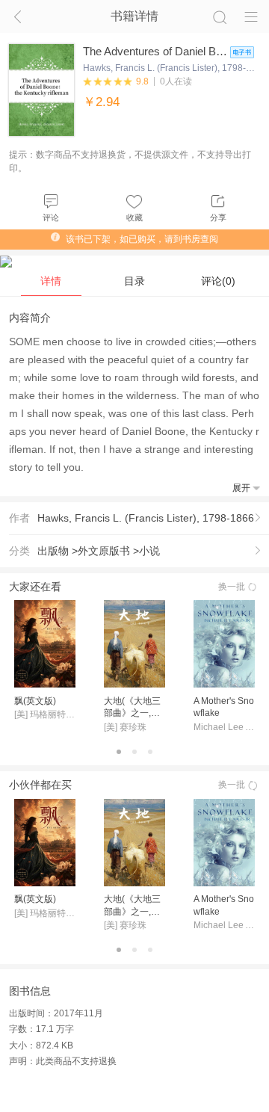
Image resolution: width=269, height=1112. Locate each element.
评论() (218, 281)
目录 (134, 281)
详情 (50, 281)
